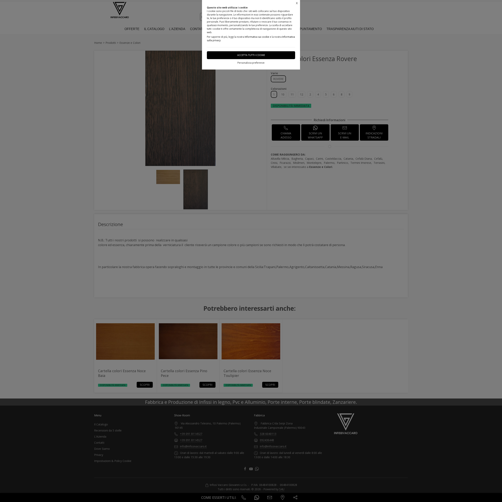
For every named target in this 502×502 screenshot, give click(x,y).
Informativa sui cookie (257, 36)
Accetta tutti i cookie (251, 55)
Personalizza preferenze (251, 62)
